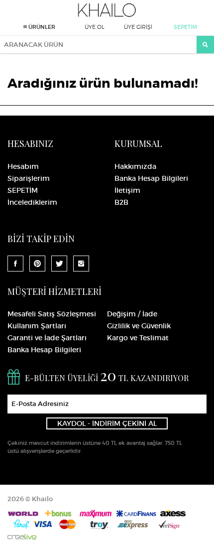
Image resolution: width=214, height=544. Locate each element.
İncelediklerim (32, 202)
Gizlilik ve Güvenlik (139, 325)
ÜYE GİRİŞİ (138, 26)
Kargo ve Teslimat (138, 337)
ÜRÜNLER (41, 26)
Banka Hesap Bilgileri (151, 178)
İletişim (127, 190)
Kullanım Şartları (36, 325)
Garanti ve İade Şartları (47, 337)
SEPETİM (185, 26)
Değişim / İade (132, 313)
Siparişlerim (28, 178)
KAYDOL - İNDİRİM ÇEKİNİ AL (107, 423)
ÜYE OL (95, 26)
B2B (121, 202)
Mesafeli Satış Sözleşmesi (51, 313)
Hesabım (23, 166)
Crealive (21, 537)
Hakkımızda (135, 166)
